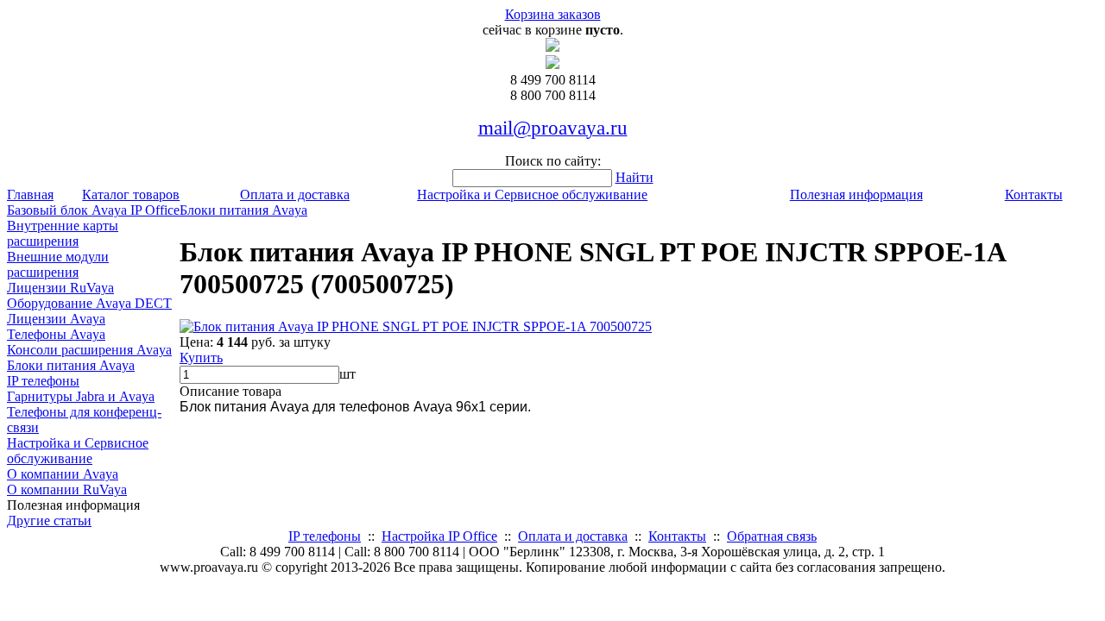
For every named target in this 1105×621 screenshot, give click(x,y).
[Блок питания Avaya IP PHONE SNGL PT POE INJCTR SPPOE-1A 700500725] (416, 326)
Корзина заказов (553, 14)
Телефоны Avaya (56, 334)
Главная (30, 194)
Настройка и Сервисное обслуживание (532, 194)
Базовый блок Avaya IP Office (93, 210)
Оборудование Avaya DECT (89, 303)
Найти (635, 177)
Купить (201, 357)
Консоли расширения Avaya (89, 349)
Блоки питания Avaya (71, 365)
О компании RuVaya (67, 489)
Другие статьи (49, 520)
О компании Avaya (62, 474)
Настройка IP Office (439, 536)
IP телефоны (43, 380)
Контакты (1034, 194)
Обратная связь (772, 536)
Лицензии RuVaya (60, 287)
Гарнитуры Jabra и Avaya (81, 396)
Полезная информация (856, 194)
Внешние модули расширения (58, 264)
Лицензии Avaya (56, 318)
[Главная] (552, 47)
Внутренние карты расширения (62, 233)
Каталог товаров (131, 194)
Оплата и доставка (295, 194)
